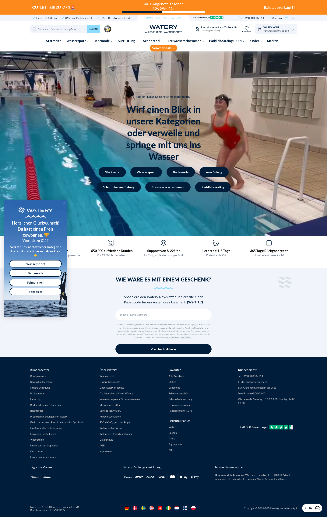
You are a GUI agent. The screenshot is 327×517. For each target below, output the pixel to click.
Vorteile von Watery (110, 410)
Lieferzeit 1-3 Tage (216, 251)
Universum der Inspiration (44, 445)
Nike (171, 450)
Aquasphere (175, 444)
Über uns (277, 18)
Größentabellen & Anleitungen (46, 428)
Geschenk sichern (163, 349)
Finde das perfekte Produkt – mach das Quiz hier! (56, 422)
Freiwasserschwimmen (185, 41)
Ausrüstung (127, 41)
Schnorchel (152, 41)
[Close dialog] (64, 203)
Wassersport (76, 41)
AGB (102, 445)
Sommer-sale (162, 48)
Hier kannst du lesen (227, 475)
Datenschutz (106, 439)
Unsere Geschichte (110, 382)
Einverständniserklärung (43, 457)
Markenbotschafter (110, 405)
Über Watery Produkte (112, 387)
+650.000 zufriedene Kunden (116, 18)
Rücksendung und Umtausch (45, 405)
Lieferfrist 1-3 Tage (47, 18)
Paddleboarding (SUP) (225, 41)
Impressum (106, 451)
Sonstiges (36, 291)
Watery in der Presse (111, 428)
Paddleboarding (213, 187)
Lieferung (35, 399)
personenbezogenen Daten (178, 337)
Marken (273, 41)
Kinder (254, 41)
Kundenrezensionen (110, 416)
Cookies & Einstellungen (43, 434)
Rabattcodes (36, 410)
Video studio (37, 439)
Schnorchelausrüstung (118, 187)
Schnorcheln (35, 282)
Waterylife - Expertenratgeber (116, 434)
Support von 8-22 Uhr (163, 251)
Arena (172, 438)
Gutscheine (36, 451)
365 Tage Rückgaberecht (78, 18)
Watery (173, 427)
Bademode (102, 41)
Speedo (173, 433)
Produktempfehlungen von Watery (49, 416)
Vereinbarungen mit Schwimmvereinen (120, 399)
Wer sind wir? (107, 376)
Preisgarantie (37, 393)
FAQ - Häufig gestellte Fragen (115, 422)
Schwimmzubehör (178, 393)
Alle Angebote (176, 376)
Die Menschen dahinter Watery (116, 393)
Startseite (54, 41)
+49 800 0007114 (253, 18)
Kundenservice (38, 376)
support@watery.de (256, 382)
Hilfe (292, 18)
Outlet (172, 382)
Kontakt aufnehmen (41, 382)
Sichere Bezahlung (40, 387)
